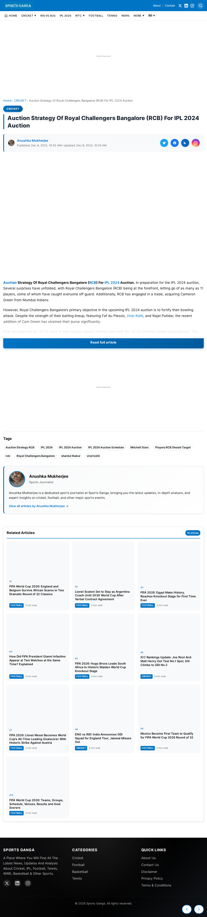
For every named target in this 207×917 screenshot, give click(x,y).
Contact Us (150, 865)
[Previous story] (187, 909)
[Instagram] (192, 5)
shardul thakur (70, 455)
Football (78, 865)
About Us (148, 858)
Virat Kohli (135, 316)
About (157, 5)
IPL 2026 (65, 15)
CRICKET (20, 100)
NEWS (125, 15)
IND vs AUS (48, 15)
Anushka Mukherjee (32, 140)
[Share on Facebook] (175, 143)
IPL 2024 (112, 283)
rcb (8, 455)
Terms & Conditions (156, 885)
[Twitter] (180, 5)
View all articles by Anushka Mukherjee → (39, 506)
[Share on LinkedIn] (185, 143)
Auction (10, 283)
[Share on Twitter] (164, 143)
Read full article (103, 342)
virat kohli (93, 455)
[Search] (200, 5)
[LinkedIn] (186, 5)
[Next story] (199, 909)
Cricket (77, 858)
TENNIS (112, 15)
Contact (170, 5)
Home (7, 100)
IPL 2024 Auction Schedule (106, 447)
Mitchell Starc (139, 447)
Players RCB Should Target (173, 447)
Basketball (80, 872)
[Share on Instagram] (196, 143)
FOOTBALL (96, 15)
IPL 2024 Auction (70, 447)
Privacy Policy (152, 878)
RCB (92, 283)
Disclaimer (149, 872)
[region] (103, 56)
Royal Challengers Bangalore (36, 455)
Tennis (77, 878)
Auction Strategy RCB (20, 447)
